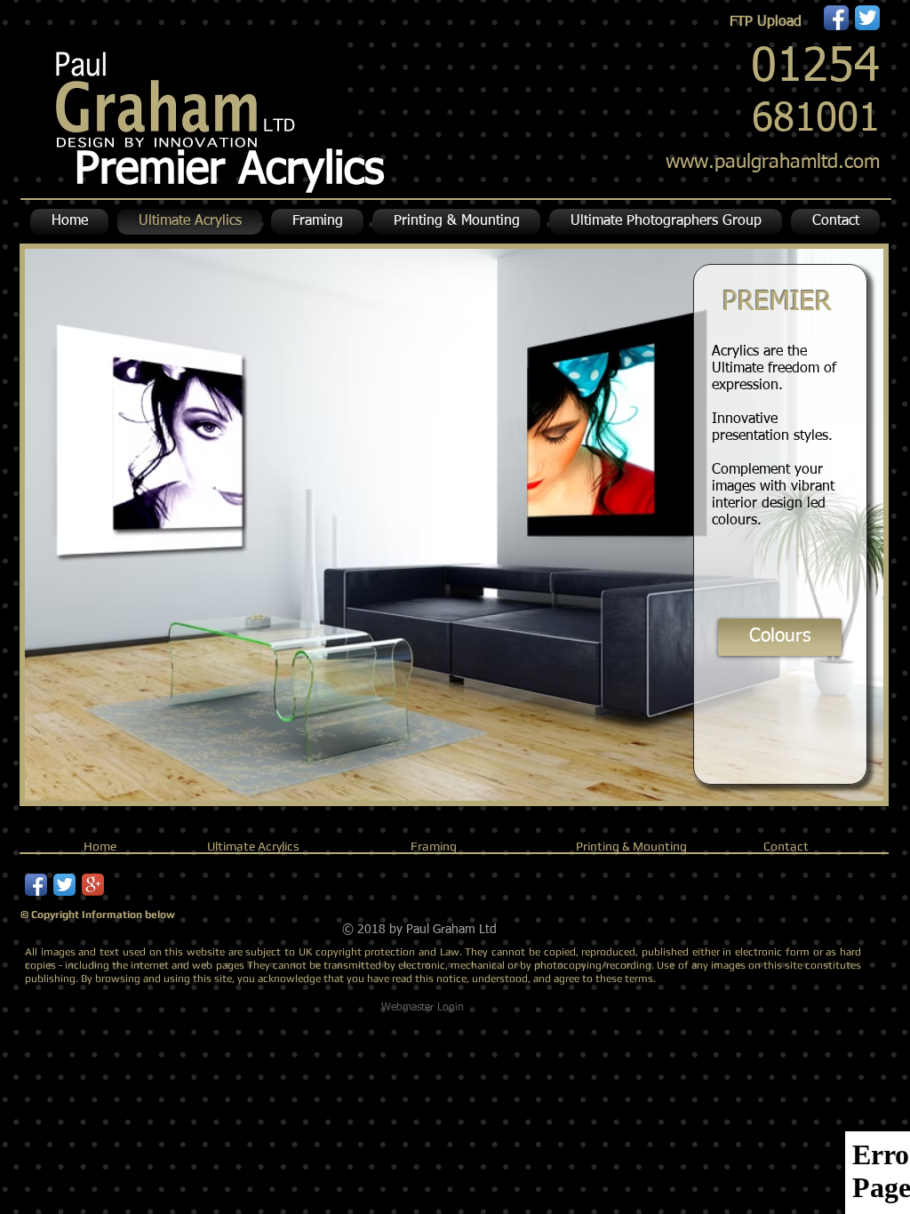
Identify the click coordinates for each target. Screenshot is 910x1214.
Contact (786, 846)
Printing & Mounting (631, 846)
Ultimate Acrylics (253, 846)
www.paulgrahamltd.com (773, 162)
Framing (434, 846)
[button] (456, 222)
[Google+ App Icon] (93, 885)
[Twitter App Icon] (867, 17)
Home (100, 846)
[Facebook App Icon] (836, 17)
